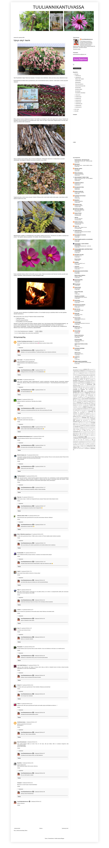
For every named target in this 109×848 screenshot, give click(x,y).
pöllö (80, 421)
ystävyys (74, 448)
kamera (74, 383)
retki (79, 422)
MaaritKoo (19, 763)
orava (93, 413)
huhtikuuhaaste (92, 374)
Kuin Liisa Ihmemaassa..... (79, 353)
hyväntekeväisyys (85, 375)
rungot (80, 424)
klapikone (82, 393)
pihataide (84, 417)
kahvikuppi (88, 380)
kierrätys (75, 392)
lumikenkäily (86, 405)
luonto (91, 405)
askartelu (85, 369)
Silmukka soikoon (78, 168)
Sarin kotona (77, 300)
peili (79, 416)
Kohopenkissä (77, 188)
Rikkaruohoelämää (79, 172)
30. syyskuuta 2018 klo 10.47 (27, 609)
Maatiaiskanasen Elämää (80, 304)
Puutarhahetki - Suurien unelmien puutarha (29, 326)
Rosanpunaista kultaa (79, 187)
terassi (74, 434)
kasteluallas (82, 384)
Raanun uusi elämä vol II (79, 267)
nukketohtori (83, 411)
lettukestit (74, 403)
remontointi (75, 422)
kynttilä (88, 397)
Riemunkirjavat (77, 349)
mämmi (89, 410)
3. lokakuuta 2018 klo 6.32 (39, 580)
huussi (75, 375)
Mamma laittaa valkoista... (80, 275)
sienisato (81, 427)
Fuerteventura (91, 371)
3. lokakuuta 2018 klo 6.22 (27, 782)
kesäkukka (83, 389)
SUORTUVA (77, 357)
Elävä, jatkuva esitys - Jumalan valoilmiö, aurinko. (83, 165)
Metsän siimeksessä (78, 327)
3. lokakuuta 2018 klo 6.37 (39, 732)
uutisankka (87, 439)
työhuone (89, 437)
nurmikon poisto (90, 412)
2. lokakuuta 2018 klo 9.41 (32, 741)
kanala (79, 383)
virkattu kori (83, 445)
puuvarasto (78, 420)
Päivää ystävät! (77, 280)
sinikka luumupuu (76, 429)
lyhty (80, 406)
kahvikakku (82, 380)
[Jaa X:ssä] (39, 331)
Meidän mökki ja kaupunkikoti (81, 361)
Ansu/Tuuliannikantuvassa (26, 350)
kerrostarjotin (75, 388)
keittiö (79, 387)
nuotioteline (75, 412)
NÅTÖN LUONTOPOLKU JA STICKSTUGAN (83, 362)
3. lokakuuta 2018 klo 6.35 (39, 675)
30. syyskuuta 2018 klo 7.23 (39, 389)
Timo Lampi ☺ (20, 359)
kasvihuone (89, 384)
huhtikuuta (77, 101)
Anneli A (19, 609)
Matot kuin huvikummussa (79, 340)
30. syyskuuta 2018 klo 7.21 (39, 350)
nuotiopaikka (90, 411)
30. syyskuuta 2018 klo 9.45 (25, 589)
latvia (74, 402)
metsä (89, 407)
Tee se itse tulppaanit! (78, 218)
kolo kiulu (92, 393)
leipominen (79, 402)
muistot (85, 408)
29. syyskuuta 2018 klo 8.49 (38, 341)
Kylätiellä (77, 262)
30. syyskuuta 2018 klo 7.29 (39, 524)
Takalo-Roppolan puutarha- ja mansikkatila (84, 239)
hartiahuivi (75, 374)
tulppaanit (92, 435)
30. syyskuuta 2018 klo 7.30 (39, 561)
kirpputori (87, 392)
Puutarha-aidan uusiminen (79, 192)
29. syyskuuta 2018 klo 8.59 (29, 359)
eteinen (78, 371)
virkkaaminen (90, 445)
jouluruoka (93, 378)
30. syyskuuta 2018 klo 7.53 (26, 571)
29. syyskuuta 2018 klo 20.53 (31, 476)
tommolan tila (80, 435)
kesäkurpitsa (91, 389)
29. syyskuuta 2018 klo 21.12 (27, 497)
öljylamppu (93, 448)
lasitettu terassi (91, 401)
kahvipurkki (88, 381)
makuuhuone (91, 406)
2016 (75, 111)
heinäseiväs (83, 374)
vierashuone (75, 444)
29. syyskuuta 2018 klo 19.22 (32, 455)
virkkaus (75, 447)
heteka (87, 374)
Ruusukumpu (77, 284)
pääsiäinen (75, 421)
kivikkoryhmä (92, 392)
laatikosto (79, 398)
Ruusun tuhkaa (78, 259)
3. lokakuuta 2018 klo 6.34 (39, 637)
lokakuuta (77, 75)
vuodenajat (92, 447)
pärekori (92, 420)
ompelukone (81, 413)
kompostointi (75, 395)
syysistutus (92, 431)
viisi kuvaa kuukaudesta (90, 444)
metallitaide (85, 407)
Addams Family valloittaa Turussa (81, 227)
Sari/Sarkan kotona (21, 722)
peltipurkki (83, 416)
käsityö (20, 333)
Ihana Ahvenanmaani (21, 741)
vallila (92, 439)
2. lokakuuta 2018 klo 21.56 (27, 763)
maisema (85, 406)
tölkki (81, 438)
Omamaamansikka (79, 279)
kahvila (92, 380)
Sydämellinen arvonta (78, 314)
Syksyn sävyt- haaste (79, 78)
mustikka (93, 408)
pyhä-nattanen (85, 420)
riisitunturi (87, 422)
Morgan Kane (79, 408)
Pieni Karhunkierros (79, 84)
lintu (85, 403)
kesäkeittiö (75, 389)
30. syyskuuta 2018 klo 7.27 (39, 487)
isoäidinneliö (85, 376)
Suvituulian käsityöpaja (79, 348)
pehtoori (74, 416)
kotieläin (81, 396)
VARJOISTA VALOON (79, 254)
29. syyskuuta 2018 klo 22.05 (37, 534)
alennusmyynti (75, 369)
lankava (79, 400)
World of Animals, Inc (21, 455)
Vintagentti (77, 266)
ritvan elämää (77, 330)
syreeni (81, 431)
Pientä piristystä (77, 288)
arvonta (80, 369)
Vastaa (18, 344)
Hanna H (19, 685)
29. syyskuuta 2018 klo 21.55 (33, 515)
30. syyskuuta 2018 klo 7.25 (39, 426)
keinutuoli (74, 387)
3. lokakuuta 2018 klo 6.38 (39, 773)
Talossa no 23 (77, 352)
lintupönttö (75, 405)
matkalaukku (75, 407)
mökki (93, 410)
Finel (82, 371)
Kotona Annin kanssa (79, 335)
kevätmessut (91, 391)
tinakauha (92, 434)
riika (83, 422)
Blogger (62, 838)
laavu (83, 398)
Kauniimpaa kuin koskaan (80, 195)
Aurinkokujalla (78, 322)
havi (78, 374)
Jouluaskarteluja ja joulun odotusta (81, 297)
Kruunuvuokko (20, 552)
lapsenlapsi (92, 400)
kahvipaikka (75, 381)
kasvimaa (75, 385)
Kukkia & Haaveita (78, 221)
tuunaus (81, 437)
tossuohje (87, 435)
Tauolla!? (76, 292)
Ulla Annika (19, 379)
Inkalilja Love (77, 326)
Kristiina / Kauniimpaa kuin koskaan (24, 341)
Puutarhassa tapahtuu (79, 205)
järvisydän (92, 379)
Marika (18, 417)
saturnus (81, 426)
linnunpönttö (80, 403)
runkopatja (84, 424)
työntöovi (93, 437)
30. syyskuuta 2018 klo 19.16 (27, 685)
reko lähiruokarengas (90, 421)
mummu (89, 408)
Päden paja (77, 313)
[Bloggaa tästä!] (37, 331)
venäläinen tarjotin (81, 443)
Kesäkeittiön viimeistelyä (80, 92)
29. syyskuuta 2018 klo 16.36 (38, 436)
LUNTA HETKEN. (78, 251)
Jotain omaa (77, 196)
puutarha (93, 419)
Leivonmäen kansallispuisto (89, 402)
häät (91, 375)
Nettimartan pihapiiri (79, 208)
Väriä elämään (77, 169)
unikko (74, 439)
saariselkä (87, 425)
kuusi (84, 397)
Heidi (18, 589)
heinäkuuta (77, 96)
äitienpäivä (87, 448)
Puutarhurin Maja (78, 339)
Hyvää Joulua (77, 240)
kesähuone (91, 388)
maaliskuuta (78, 103)
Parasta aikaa (50, 120)
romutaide (93, 422)
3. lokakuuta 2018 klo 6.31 (36, 801)
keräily (81, 388)
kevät (85, 391)
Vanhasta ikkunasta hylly (80, 85)
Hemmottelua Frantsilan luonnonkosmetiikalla (83, 231)
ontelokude (88, 413)
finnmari (86, 371)
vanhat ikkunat (81, 442)
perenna (88, 416)
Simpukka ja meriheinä (79, 296)
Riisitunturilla (78, 82)
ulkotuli (84, 438)
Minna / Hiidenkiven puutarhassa (24, 534)
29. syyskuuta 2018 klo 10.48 (28, 379)
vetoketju (92, 443)
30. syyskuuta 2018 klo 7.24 (39, 408)
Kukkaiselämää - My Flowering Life (82, 159)
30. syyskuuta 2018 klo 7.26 (39, 466)
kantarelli (88, 383)
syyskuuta (77, 77)
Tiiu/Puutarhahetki (21, 476)
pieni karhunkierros (76, 417)
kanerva (83, 383)
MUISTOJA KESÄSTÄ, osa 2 (80, 263)
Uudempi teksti (17, 828)
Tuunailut (75, 437)
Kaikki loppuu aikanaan (79, 336)
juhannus (81, 379)
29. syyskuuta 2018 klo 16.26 (26, 417)
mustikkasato (76, 410)
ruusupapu (82, 425)
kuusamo (80, 397)
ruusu (77, 425)
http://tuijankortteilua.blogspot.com (24, 436)
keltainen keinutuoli (85, 387)
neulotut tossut (76, 411)
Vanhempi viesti (65, 828)
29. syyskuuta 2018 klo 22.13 (30, 552)
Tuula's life (77, 226)
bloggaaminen (82, 370)
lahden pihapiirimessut (90, 398)
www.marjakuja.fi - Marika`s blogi (81, 177)
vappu (75, 443)
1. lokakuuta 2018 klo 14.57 (31, 722)
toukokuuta (77, 100)
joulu (82, 378)
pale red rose (77, 309)
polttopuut (23, 333)
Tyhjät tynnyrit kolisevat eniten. (81, 343)
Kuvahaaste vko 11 (78, 255)
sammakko (76, 426)
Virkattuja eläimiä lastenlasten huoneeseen (82, 323)
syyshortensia (36, 333)
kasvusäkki (92, 385)
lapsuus (85, 401)
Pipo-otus (19, 497)
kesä (86, 388)
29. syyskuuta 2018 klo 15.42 (27, 399)
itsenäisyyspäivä (76, 378)
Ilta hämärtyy (77, 91)
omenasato (75, 413)
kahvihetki (75, 380)
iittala (94, 375)
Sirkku (18, 703)
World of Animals (20, 459)
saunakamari (87, 426)
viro (80, 447)
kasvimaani (82, 385)
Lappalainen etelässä (79, 182)
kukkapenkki (91, 396)
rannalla (84, 421)
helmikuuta (77, 105)
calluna (94, 370)
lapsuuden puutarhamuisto (77, 401)
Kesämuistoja (78, 87)
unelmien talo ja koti (90, 438)
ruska (74, 425)
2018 (75, 74)
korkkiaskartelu (90, 395)
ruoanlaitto (92, 424)
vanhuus (93, 442)
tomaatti (74, 435)
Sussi (18, 628)
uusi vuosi (80, 439)
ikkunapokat (77, 376)
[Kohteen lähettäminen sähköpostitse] (36, 331)
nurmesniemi (82, 412)
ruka (76, 424)
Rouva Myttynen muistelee (80, 234)
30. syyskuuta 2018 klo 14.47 (26, 628)
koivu (87, 393)
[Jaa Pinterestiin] (41, 331)
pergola (92, 416)
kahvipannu (81, 381)
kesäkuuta (77, 98)
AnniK (18, 571)
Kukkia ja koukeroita (79, 191)
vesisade (87, 443)
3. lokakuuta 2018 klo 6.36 (39, 712)
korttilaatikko (75, 396)
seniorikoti (92, 426)
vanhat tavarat (88, 442)
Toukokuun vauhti (78, 214)
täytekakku (76, 438)
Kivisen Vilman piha (79, 291)
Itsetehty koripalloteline (79, 201)
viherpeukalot (81, 444)
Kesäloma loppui (78, 89)
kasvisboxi (87, 385)
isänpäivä (91, 376)
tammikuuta (77, 107)
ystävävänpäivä (81, 448)
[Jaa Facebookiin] (40, 331)
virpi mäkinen (85, 447)
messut (80, 407)
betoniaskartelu (76, 370)
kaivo (93, 381)
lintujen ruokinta (91, 403)
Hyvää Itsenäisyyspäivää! (79, 301)
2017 (75, 109)
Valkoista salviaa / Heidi (22, 515)
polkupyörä (92, 417)
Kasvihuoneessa (78, 183)
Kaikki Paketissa (78, 230)
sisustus (83, 429)
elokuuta (77, 94)
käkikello (92, 397)
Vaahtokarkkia (78, 80)
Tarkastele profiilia (76, 49)
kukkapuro (75, 397)
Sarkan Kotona (78, 287)
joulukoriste (88, 378)
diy (74, 371)
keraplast (92, 387)
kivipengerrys (77, 393)
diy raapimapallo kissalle (79, 310)
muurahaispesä (83, 410)
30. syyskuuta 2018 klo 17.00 (33, 665)
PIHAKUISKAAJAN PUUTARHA (81, 271)
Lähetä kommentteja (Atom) (21, 830)
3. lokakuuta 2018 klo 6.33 (39, 618)
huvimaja (79, 375)
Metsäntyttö (19, 646)
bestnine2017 (91, 369)
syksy (27, 333)
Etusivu (41, 828)
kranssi (86, 396)
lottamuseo (80, 405)
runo (88, 424)
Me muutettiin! (77, 272)
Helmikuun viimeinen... (79, 276)
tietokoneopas (86, 434)
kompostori (83, 395)
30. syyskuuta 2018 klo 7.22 (39, 370)
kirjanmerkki (82, 392)
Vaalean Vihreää (78, 213)
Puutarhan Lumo (78, 204)
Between (19, 399)
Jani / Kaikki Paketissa (22, 665)
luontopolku (75, 406)
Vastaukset (21, 347)
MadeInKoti (77, 200)
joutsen (76, 379)
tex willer (79, 434)
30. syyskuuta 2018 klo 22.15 (26, 703)
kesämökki (76, 391)
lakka (75, 400)
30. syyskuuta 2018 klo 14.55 (28, 646)
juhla (86, 379)
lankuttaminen (85, 400)
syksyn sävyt (30, 333)
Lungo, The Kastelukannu (79, 305)
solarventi (88, 429)
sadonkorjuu (93, 425)
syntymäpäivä (76, 431)
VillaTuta (76, 217)
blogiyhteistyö (89, 370)
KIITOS (76, 358)
